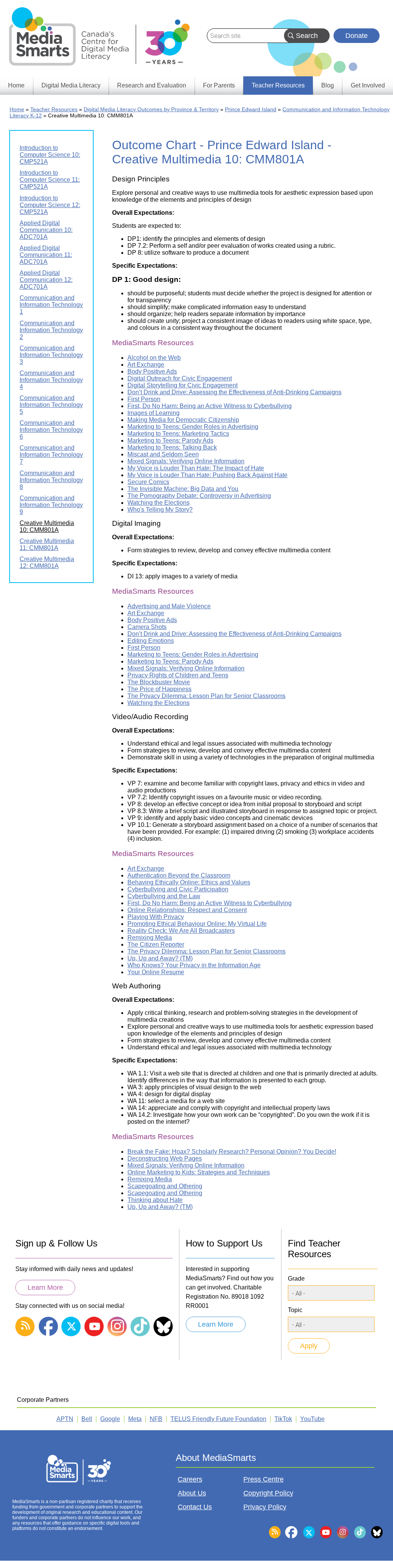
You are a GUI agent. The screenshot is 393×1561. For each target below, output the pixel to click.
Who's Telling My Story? (160, 509)
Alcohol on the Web (154, 357)
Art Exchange (145, 364)
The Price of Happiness (159, 689)
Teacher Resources (54, 109)
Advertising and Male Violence (169, 606)
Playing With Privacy (155, 917)
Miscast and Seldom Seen (163, 454)
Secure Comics (148, 482)
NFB (156, 1419)
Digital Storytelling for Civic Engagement (182, 385)
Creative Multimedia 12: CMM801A (47, 562)
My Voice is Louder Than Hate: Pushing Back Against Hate (207, 475)
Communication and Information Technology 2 (51, 330)
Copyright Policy (268, 1493)
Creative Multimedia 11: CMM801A (47, 544)
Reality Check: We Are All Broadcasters (181, 930)
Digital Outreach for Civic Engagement (179, 378)
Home (17, 109)
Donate (356, 36)
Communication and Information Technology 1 (51, 305)
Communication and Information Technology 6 (51, 430)
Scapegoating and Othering (164, 1186)
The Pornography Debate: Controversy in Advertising (199, 495)
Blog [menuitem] (327, 85)
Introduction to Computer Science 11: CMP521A (50, 180)
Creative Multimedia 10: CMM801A (47, 526)
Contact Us (195, 1507)
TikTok (283, 1419)
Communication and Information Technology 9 (51, 505)
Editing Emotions (150, 640)
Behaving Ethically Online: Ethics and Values (188, 882)
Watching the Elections (158, 502)
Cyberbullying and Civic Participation (177, 889)
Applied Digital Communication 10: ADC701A (46, 230)
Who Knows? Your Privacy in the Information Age (194, 965)
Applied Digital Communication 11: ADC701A (46, 255)
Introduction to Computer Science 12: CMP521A (50, 205)
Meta (135, 1419)
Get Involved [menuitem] (368, 85)
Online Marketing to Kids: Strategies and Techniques (198, 1172)
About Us (192, 1493)
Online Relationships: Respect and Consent (187, 910)
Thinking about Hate (155, 1200)
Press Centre (263, 1479)
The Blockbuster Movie (158, 682)
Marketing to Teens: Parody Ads (170, 440)
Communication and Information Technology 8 (51, 480)
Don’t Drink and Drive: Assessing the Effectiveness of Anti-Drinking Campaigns (234, 392)
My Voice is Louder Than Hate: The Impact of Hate (195, 468)
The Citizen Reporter (155, 944)
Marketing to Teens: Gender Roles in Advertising (192, 426)
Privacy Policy (264, 1507)
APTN (64, 1419)
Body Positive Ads (152, 371)
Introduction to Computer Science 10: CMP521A (50, 155)
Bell (86, 1419)
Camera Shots (147, 627)
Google (110, 1419)
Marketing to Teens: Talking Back (172, 447)
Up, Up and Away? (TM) (160, 958)
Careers (190, 1479)
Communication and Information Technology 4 (51, 380)
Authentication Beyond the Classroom (178, 875)
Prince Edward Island (250, 109)
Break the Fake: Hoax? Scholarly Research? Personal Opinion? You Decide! (231, 1151)
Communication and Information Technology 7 (51, 455)
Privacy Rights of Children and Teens (177, 675)
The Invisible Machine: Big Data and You (182, 489)
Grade (296, 1278)
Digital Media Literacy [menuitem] (71, 85)
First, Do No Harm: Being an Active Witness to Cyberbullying (209, 406)
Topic (295, 1310)
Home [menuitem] (16, 85)
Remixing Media (149, 937)
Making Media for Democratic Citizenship (183, 420)
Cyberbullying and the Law (163, 896)
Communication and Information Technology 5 (51, 405)
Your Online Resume (155, 972)
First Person (143, 399)
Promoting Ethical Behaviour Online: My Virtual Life (197, 923)
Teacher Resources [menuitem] (278, 85)
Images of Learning (153, 413)
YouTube (312, 1419)
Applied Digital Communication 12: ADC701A (46, 280)
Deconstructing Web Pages (164, 1158)
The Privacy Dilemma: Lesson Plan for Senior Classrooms (206, 696)
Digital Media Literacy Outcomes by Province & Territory (151, 109)
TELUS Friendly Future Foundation (218, 1419)
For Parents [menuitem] (219, 85)
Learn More (45, 1287)
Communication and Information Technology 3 (51, 355)
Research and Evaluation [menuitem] (151, 85)
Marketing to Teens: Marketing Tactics (178, 433)
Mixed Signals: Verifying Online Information (185, 461)
